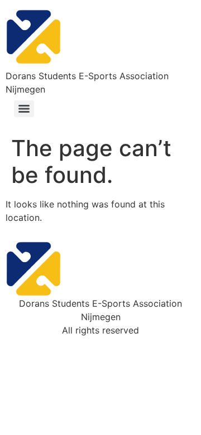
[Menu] (24, 108)
